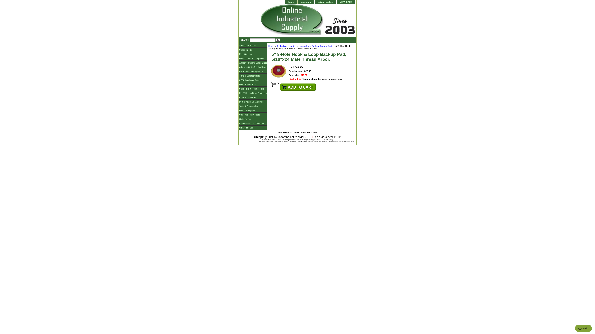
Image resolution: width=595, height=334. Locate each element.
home (291, 2)
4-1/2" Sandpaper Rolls (249, 75)
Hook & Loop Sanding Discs (251, 58)
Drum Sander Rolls (247, 84)
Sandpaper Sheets (247, 45)
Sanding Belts (245, 49)
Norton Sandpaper (247, 110)
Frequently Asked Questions (252, 123)
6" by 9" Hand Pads (248, 97)
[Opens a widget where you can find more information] (583, 328)
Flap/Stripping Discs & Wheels (253, 93)
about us (306, 2)
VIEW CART (346, 2)
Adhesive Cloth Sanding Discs (253, 67)
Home (271, 46)
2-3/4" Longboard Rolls (249, 80)
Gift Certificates (246, 127)
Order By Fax (245, 119)
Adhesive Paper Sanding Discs (253, 62)
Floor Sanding (245, 54)
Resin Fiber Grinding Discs (251, 71)
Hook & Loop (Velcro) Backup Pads (316, 46)
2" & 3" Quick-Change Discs (251, 101)
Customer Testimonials (249, 114)
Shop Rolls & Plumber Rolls (251, 88)
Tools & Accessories (286, 46)
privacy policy (325, 2)
